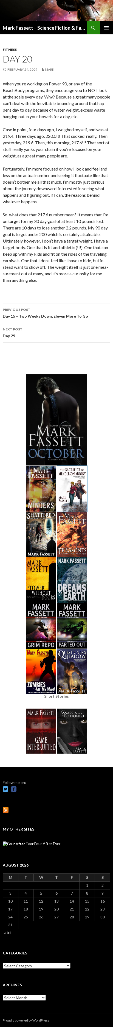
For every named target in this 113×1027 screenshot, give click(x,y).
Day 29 (12, 332)
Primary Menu (106, 27)
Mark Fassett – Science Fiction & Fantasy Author (45, 28)
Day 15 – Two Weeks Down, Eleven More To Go (45, 312)
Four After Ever (47, 843)
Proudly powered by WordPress (26, 1020)
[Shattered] (41, 534)
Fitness (10, 49)
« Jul (7, 932)
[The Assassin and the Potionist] (72, 730)
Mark (49, 69)
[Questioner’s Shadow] (72, 670)
